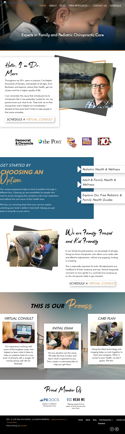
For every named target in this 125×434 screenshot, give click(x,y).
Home (42, 6)
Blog (63, 6)
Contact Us (100, 6)
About (53, 6)
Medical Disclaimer (58, 419)
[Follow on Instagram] (117, 429)
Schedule (115, 6)
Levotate (23, 426)
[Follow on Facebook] (112, 429)
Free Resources (78, 6)
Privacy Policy (12, 422)
